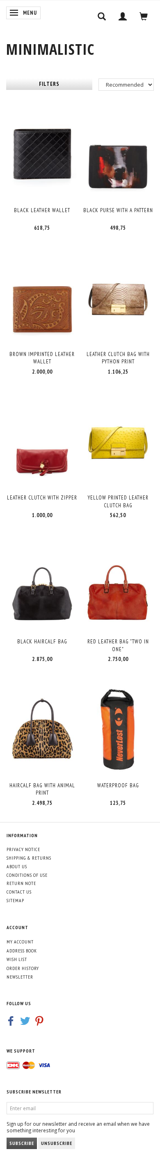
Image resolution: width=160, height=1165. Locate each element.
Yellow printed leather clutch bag (118, 501)
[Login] (123, 16)
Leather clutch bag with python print (118, 358)
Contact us (19, 892)
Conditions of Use (27, 875)
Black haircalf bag (42, 641)
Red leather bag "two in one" (118, 645)
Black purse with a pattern (118, 210)
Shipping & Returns (29, 858)
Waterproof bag (118, 785)
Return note (21, 883)
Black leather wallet (42, 210)
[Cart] (144, 16)
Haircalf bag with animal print (42, 789)
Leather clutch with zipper (42, 497)
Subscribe (21, 1143)
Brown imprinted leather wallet (42, 358)
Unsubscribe (56, 1143)
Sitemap (15, 900)
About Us (17, 866)
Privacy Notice (23, 849)
